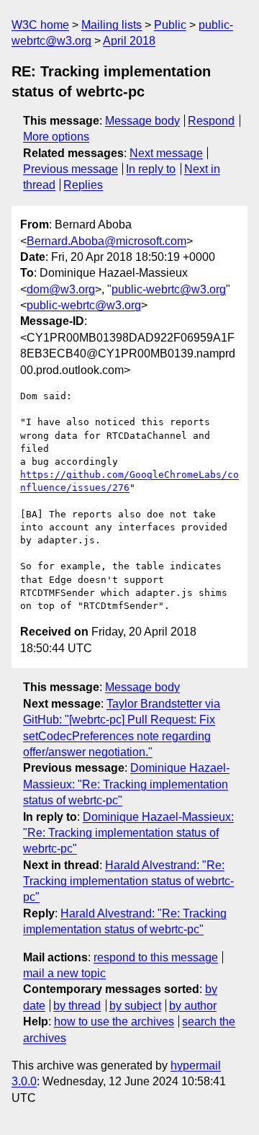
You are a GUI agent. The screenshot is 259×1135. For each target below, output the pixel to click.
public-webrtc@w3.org (169, 289)
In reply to (151, 169)
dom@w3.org (61, 289)
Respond (211, 121)
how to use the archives (114, 1021)
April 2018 (129, 41)
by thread (77, 1006)
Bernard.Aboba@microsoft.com (106, 241)
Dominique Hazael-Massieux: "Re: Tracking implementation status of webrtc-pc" (126, 784)
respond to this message (156, 957)
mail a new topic (64, 973)
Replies (83, 185)
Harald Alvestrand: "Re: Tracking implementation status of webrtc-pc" (128, 881)
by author (193, 1006)
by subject (135, 1006)
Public (170, 25)
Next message (166, 153)
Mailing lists (111, 25)
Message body (142, 121)
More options (56, 136)
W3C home (40, 25)
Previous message (70, 169)
